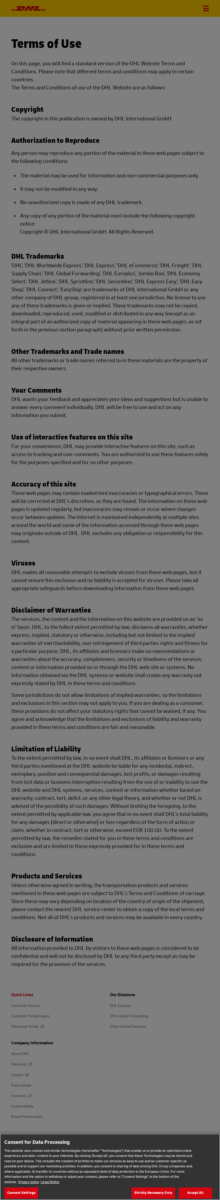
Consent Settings (21, 1193)
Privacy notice (28, 1182)
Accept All (195, 1193)
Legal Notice (50, 1182)
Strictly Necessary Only (153, 1193)
